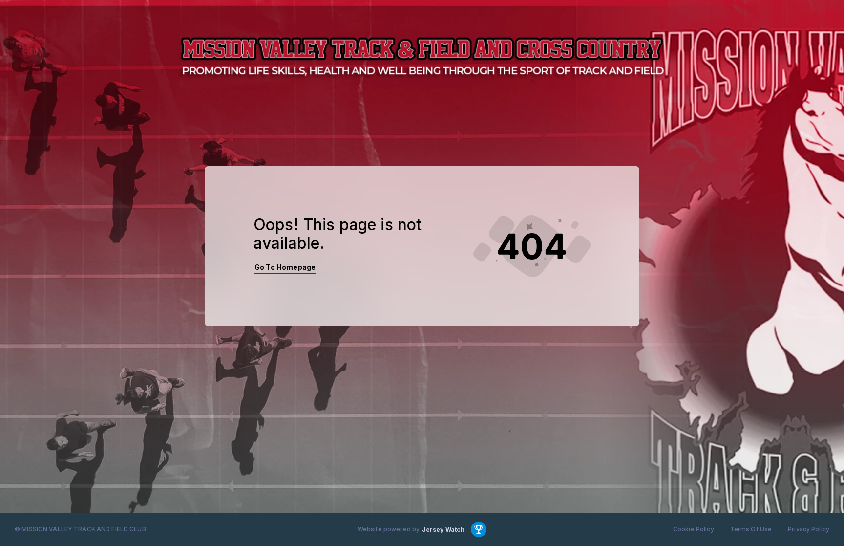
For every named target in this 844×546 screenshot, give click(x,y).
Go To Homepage (285, 267)
